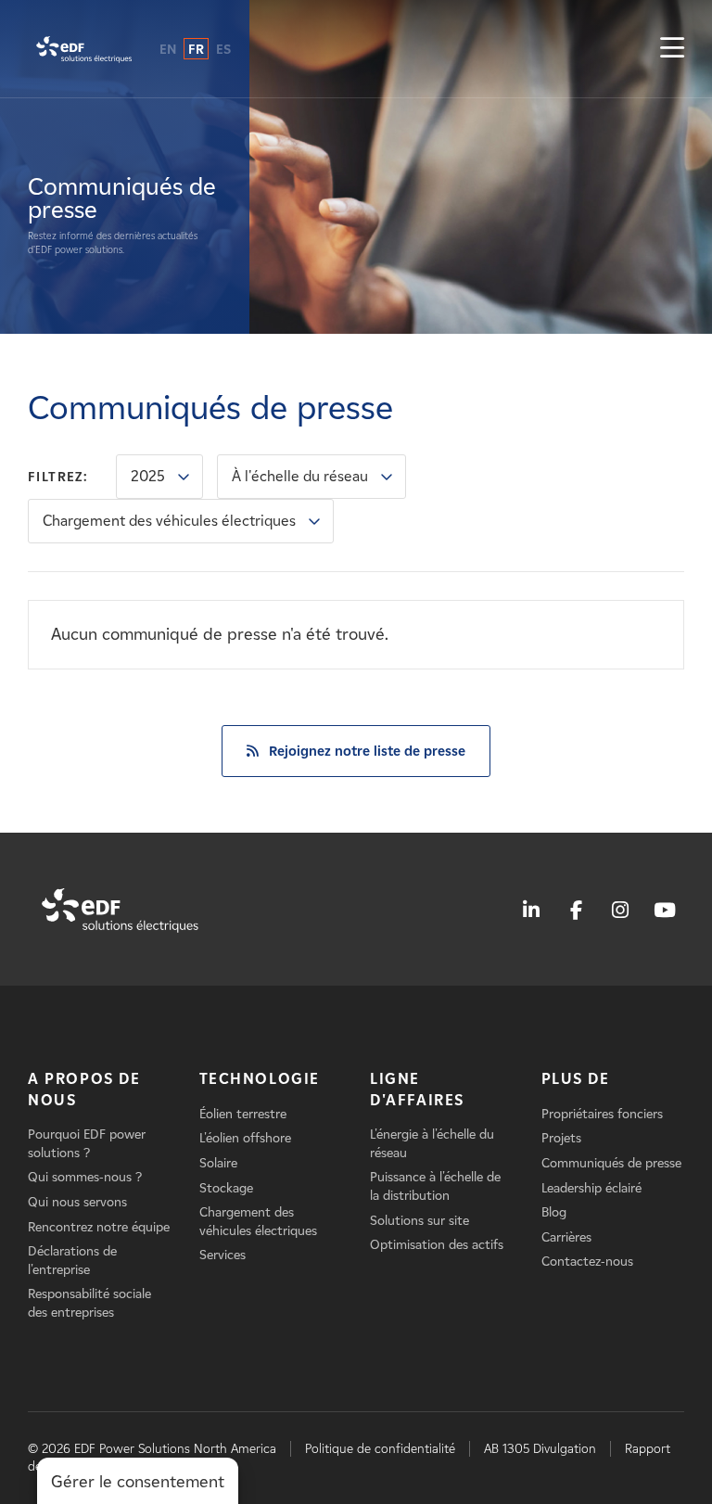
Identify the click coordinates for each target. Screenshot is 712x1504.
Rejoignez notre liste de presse (367, 751)
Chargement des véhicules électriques (169, 520)
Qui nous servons (77, 1202)
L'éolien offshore (245, 1138)
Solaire (218, 1163)
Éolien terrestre (242, 1114)
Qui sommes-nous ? (85, 1177)
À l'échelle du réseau (300, 476)
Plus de (575, 1079)
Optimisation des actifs (436, 1245)
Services (222, 1255)
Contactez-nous (587, 1261)
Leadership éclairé (591, 1188)
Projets (561, 1138)
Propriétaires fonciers (602, 1114)
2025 (148, 476)
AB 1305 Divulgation (540, 1449)
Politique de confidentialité (380, 1449)
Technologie (260, 1079)
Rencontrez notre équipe (99, 1227)
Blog (553, 1212)
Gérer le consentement (137, 1482)
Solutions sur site (419, 1221)
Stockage (226, 1188)
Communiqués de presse (611, 1163)
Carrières (566, 1237)
